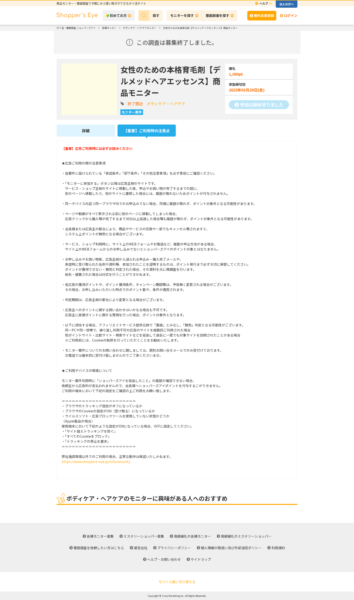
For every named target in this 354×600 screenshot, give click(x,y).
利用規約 (278, 547)
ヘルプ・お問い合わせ (164, 559)
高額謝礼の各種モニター (192, 536)
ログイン (290, 15)
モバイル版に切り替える (177, 581)
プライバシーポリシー (174, 547)
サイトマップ (201, 559)
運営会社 (140, 547)
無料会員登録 (264, 15)
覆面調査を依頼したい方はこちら (98, 547)
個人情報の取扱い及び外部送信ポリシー (231, 547)
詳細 (86, 130)
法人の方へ (286, 4)
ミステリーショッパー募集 (144, 536)
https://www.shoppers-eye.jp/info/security (96, 461)
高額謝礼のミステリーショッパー (246, 536)
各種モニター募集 (100, 536)
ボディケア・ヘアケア (166, 103)
